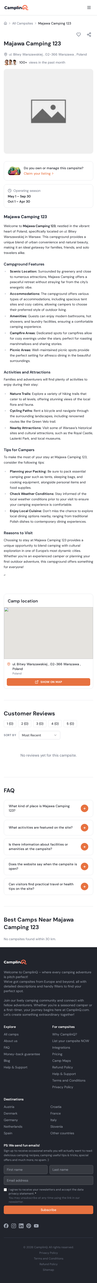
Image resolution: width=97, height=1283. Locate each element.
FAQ (7, 1047)
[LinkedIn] (21, 1225)
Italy (53, 1120)
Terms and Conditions (68, 1080)
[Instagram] (13, 1225)
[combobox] (39, 735)
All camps (11, 1034)
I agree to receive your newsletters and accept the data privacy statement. (46, 1196)
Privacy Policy (62, 1087)
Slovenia (56, 1126)
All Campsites (22, 23)
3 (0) (39, 724)
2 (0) (24, 724)
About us (10, 1041)
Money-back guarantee (22, 1054)
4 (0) (55, 724)
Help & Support (15, 1067)
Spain (8, 1133)
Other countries (62, 1133)
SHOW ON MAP (51, 682)
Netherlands (13, 1126)
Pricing (57, 1054)
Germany (11, 1120)
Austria (9, 1107)
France (55, 1113)
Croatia (55, 1107)
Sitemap (48, 1270)
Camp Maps (61, 1060)
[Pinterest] (28, 1225)
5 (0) (70, 724)
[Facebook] (6, 1225)
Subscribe (48, 1210)
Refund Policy (62, 1067)
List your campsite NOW (70, 1041)
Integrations (61, 1047)
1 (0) (10, 724)
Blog (7, 1060)
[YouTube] (36, 1225)
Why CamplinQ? (64, 1034)
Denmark (10, 1113)
